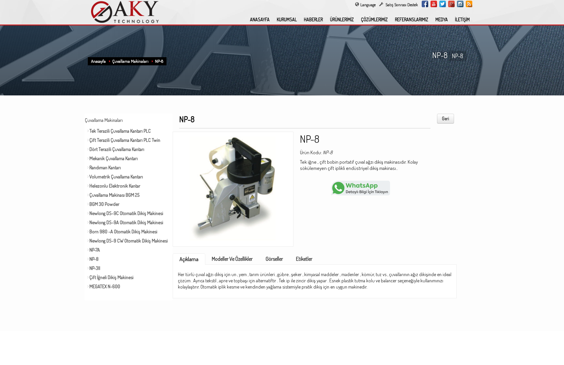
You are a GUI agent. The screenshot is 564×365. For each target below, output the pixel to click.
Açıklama (189, 259)
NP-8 (159, 61)
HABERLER (313, 19)
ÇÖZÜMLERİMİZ (374, 19)
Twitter (442, 4)
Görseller (274, 259)
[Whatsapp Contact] (360, 187)
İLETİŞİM (462, 19)
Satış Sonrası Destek (401, 4)
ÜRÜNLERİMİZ (342, 19)
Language (368, 4)
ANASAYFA (260, 19)
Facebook (425, 4)
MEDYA (441, 19)
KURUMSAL (287, 19)
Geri (445, 118)
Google (451, 4)
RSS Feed (469, 4)
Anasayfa (98, 61)
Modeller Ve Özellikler (232, 259)
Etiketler (304, 259)
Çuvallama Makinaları (130, 61)
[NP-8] (233, 187)
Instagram (460, 4)
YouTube (434, 4)
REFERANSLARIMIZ (411, 19)
